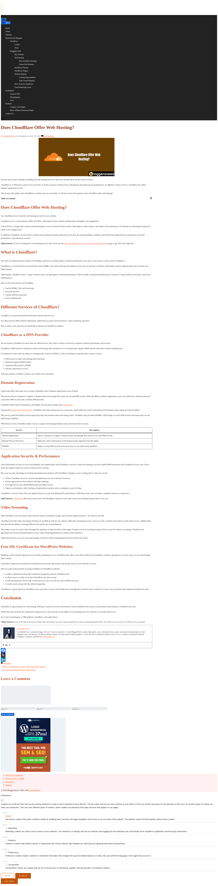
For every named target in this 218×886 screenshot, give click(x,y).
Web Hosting (19, 58)
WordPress (14, 41)
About (7, 31)
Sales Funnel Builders (27, 81)
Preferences (12, 849)
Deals (17, 48)
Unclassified (12, 861)
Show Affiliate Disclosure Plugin (22, 110)
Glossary (8, 35)
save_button (9, 881)
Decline (7, 876)
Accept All (23, 876)
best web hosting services (74, 243)
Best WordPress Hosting (28, 61)
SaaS (12, 100)
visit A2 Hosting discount (97, 243)
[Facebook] (3, 645)
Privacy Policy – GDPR (14, 778)
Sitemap (8, 785)
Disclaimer (9, 782)
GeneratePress (34, 790)
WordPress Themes (21, 68)
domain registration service (21, 410)
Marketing (11, 825)
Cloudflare (7, 663)
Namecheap (67, 405)
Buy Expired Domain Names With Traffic (19, 670)
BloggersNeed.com (49, 637)
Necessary (12, 813)
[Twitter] (10, 645)
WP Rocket (18, 498)
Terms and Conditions (14, 775)
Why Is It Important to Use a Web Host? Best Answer (24, 667)
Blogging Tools (15, 51)
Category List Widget (17, 107)
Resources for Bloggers (13, 38)
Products (8, 104)
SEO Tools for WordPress (24, 84)
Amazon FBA (15, 94)
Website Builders (21, 74)
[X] (3, 655)
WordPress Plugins (21, 71)
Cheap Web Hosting (26, 64)
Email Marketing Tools (23, 87)
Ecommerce (9, 91)
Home (7, 28)
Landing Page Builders (27, 77)
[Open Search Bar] (3, 17)
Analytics (11, 837)
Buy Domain (19, 54)
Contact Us (9, 114)
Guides (17, 44)
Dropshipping (15, 97)
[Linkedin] (6, 645)
